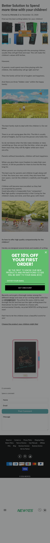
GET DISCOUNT (25, 288)
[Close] (46, 252)
